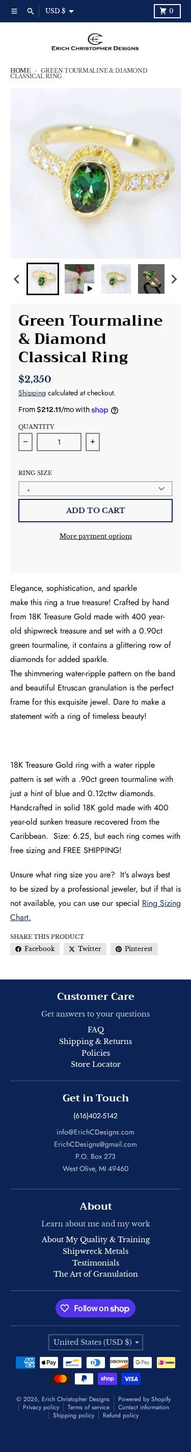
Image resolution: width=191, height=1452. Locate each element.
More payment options (96, 536)
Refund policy (121, 1415)
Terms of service (89, 1407)
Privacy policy (41, 1407)
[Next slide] (174, 279)
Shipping (32, 393)
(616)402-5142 (95, 1116)
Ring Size (35, 473)
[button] (42, 279)
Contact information (143, 1407)
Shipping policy (73, 1415)
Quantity (36, 426)
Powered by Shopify (144, 1399)
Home (20, 70)
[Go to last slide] (17, 279)
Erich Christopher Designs (76, 1399)
